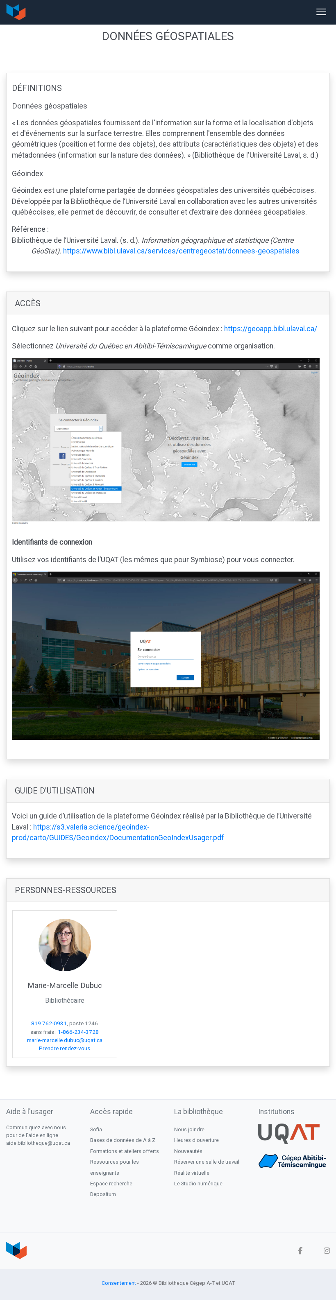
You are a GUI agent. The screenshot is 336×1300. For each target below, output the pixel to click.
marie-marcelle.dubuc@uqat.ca (64, 1040)
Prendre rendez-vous (64, 1048)
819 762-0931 (49, 1023)
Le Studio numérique (198, 1183)
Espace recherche (111, 1183)
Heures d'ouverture (196, 1140)
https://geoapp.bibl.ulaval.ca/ (270, 329)
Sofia (96, 1129)
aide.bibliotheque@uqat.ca (38, 1143)
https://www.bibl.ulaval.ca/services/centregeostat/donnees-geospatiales (181, 251)
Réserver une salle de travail (206, 1162)
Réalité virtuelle (191, 1173)
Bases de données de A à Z (122, 1140)
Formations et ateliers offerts (124, 1151)
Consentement (119, 1283)
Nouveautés (188, 1151)
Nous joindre (189, 1129)
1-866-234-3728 (78, 1032)
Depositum (103, 1194)
